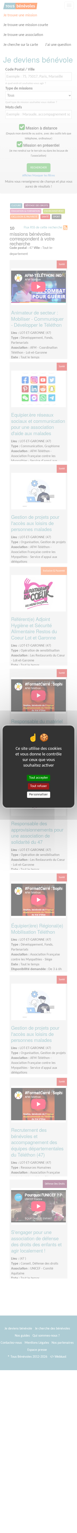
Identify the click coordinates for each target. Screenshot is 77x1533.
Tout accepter (38, 778)
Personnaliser (38, 794)
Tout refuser (38, 786)
